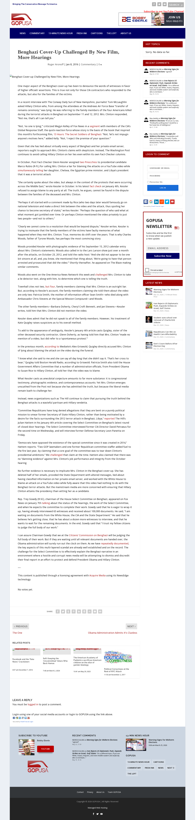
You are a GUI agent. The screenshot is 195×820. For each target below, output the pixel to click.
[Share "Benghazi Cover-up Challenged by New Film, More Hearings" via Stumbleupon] (89, 611)
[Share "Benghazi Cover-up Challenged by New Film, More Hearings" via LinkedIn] (79, 611)
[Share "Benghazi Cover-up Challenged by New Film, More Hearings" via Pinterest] (73, 611)
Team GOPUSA (114, 792)
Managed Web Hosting (97, 807)
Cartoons (97, 33)
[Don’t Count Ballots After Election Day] (149, 345)
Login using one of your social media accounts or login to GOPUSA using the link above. (62, 714)
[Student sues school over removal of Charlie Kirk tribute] (149, 319)
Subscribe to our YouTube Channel (164, 11)
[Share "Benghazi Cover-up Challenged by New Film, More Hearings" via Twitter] (63, 611)
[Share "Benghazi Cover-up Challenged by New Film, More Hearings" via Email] (95, 611)
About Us (126, 33)
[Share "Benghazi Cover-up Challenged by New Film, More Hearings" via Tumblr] (68, 611)
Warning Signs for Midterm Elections (164, 70)
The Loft (112, 33)
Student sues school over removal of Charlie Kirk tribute (165, 320)
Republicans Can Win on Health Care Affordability (165, 333)
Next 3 (170, 768)
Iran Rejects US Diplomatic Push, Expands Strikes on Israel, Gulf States (163, 83)
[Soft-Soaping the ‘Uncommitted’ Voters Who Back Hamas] (57, 649)
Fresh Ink (82, 33)
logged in (33, 704)
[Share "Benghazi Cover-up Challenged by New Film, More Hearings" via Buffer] (84, 611)
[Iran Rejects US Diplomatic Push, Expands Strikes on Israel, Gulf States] (149, 305)
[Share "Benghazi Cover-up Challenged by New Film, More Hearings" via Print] (100, 611)
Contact (80, 792)
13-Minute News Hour (61, 33)
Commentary (37, 33)
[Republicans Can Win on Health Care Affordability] (149, 333)
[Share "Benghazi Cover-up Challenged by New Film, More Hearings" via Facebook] (57, 611)
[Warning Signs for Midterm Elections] (149, 291)
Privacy (90, 792)
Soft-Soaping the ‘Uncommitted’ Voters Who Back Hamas (55, 660)
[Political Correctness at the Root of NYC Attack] (118, 656)
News (23, 33)
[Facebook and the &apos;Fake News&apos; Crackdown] (26, 649)
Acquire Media (97, 575)
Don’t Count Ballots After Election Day (165, 344)
